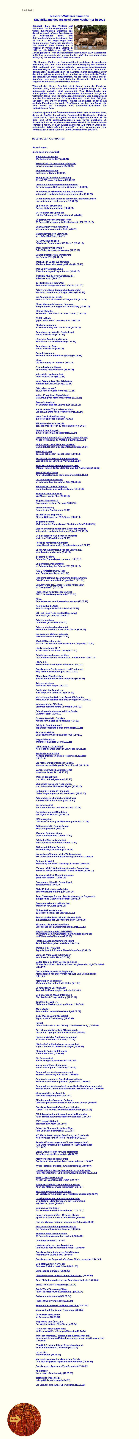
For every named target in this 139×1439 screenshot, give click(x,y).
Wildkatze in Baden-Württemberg (53, 262)
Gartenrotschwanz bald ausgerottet (54, 770)
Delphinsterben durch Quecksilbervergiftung (59, 1079)
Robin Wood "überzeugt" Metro (52, 1289)
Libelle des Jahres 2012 (48, 648)
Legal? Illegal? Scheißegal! (49, 746)
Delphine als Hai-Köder (47, 1208)
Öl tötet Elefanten (44, 311)
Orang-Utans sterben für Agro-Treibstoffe (57, 1152)
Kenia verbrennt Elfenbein (49, 704)
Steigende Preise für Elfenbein (51, 1051)
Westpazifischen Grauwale (49, 1177)
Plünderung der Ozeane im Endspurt (54, 1100)
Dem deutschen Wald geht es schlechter (56, 536)
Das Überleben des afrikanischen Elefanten (58, 1198)
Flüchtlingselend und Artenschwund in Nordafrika (61, 1114)
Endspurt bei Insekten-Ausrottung (53, 177)
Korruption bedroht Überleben (51, 812)
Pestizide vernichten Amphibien (52, 543)
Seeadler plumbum (45, 353)
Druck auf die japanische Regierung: (54, 971)
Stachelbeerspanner (46, 325)
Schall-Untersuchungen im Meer (52, 655)
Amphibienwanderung (47, 170)
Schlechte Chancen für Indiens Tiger (54, 1128)
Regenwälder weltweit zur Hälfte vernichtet (57, 1305)
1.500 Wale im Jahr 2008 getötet (52, 1016)
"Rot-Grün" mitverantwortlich (51, 1329)
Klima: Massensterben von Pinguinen (55, 304)
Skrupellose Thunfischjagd (50, 676)
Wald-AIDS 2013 (44, 451)
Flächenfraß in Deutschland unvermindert (57, 1044)
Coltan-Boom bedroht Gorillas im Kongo (56, 962)
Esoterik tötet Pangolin (47, 430)
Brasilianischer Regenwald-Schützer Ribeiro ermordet (63, 1259)
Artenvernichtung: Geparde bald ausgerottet (58, 290)
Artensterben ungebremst (49, 981)
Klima (39, 360)
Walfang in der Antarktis (48, 948)
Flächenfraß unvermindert (49, 1301)
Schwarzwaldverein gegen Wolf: (52, 227)
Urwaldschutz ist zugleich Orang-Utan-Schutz (59, 1275)
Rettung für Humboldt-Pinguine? (52, 791)
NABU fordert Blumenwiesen (50, 571)
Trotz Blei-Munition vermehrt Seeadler (55, 276)
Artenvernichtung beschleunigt (52, 627)
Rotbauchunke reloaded (48, 1296)
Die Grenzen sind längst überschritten (55, 1385)
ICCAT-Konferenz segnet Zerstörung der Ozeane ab (62, 1135)
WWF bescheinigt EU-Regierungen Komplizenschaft (62, 1336)
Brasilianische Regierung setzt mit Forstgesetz (60, 669)
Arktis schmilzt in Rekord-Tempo (52, 826)
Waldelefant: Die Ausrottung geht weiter (56, 163)
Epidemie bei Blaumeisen (49, 206)
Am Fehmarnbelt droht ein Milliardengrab (57, 1030)
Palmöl (39, 1023)
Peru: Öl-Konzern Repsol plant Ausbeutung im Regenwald (65, 896)
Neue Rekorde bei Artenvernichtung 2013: (57, 465)
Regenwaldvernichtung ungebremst (54, 1072)
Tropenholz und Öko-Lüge (49, 1322)
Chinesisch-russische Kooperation (54, 784)
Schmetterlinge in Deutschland (51, 1234)
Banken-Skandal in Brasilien (50, 718)
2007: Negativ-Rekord (47, 1121)
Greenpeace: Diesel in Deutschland (54, 882)
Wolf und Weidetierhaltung (49, 269)
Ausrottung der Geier (46, 346)
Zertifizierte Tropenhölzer (48, 1378)
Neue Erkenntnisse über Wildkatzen (54, 381)
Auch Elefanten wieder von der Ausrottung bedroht (62, 1280)
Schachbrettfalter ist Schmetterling (53, 255)
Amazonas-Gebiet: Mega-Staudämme (55, 875)
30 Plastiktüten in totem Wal (50, 283)
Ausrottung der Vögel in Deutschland (55, 332)
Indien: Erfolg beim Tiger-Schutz (52, 395)
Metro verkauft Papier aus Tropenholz (55, 1310)
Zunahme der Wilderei (47, 1002)
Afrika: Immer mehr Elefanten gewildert (55, 444)
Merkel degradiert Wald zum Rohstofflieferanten (60, 697)
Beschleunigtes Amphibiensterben (53, 1191)
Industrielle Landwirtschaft (49, 374)
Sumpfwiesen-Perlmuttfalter (50, 564)
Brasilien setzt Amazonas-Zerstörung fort (57, 1366)
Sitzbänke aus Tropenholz (49, 515)
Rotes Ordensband (45, 402)
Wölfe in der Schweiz (46, 777)
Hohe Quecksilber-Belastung (50, 416)
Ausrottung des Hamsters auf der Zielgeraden (59, 192)
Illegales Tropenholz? (47, 501)
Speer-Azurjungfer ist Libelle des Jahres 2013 (59, 550)
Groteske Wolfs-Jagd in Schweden (53, 955)
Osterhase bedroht (45, 1241)
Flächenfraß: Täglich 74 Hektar (51, 486)
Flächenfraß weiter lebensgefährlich (54, 592)
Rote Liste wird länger (47, 472)
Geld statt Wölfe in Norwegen (50, 1264)
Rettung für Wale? (45, 861)
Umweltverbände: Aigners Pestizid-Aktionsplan (60, 585)
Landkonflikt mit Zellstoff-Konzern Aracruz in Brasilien (63, 1170)
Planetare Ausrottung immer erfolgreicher (57, 185)
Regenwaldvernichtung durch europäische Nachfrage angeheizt (69, 1086)
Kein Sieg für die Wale (47, 606)
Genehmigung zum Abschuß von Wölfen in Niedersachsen (66, 199)
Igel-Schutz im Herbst (47, 156)
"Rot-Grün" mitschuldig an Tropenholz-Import (59, 1345)
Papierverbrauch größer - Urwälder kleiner (57, 1215)
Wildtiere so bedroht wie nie (50, 423)
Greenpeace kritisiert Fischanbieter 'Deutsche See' (62, 437)
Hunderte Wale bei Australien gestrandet (56, 1037)
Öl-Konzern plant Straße (48, 1315)
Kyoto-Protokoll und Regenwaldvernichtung (58, 1166)
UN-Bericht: (42, 662)
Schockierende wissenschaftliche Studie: (57, 711)
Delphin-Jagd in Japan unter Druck (54, 995)
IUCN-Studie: (42, 1009)
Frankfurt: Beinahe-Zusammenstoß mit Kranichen (61, 578)
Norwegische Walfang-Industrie (52, 634)
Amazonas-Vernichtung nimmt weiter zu (56, 1226)
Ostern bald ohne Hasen (48, 367)
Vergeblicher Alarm (45, 739)
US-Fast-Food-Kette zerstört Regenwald (56, 613)
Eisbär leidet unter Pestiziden (51, 1285)
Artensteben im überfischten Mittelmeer (56, 798)
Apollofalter (42, 1371)
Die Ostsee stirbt (44, 805)
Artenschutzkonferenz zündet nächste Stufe (58, 917)
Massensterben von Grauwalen (52, 234)
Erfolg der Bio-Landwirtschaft (51, 840)
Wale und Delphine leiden (49, 833)
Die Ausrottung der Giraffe (49, 297)
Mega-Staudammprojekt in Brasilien (54, 931)
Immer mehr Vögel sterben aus (51, 1065)
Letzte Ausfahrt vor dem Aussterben (54, 1245)
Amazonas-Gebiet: (45, 732)
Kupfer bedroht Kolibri (47, 753)
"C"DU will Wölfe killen (47, 241)
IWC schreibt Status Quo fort (50, 847)
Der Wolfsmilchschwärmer (49, 479)
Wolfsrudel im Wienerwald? (50, 248)
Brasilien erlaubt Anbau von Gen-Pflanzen (57, 1252)
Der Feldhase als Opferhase (50, 213)
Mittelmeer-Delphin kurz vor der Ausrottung (58, 1184)
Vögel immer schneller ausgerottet (53, 220)
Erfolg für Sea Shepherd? (49, 725)
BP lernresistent (44, 819)
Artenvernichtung (45, 508)
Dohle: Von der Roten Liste (49, 690)
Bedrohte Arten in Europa (49, 493)
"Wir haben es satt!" (46, 388)
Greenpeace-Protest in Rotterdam (53, 903)
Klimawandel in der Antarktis (50, 1093)
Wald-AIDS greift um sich (48, 641)
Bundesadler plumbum (47, 1271)
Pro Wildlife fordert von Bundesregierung (57, 458)
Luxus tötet (41, 1352)
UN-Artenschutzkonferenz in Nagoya (55, 763)
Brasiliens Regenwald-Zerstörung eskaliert (58, 1107)
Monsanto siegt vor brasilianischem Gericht (58, 1359)
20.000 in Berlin (43, 318)
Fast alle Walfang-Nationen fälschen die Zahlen (60, 1222)
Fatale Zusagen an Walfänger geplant (55, 941)
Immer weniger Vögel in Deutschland (54, 409)
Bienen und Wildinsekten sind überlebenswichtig (61, 529)
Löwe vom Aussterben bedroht (51, 339)
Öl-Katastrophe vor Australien (51, 988)
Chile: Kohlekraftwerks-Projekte (52, 889)
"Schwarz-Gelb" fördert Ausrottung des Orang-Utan (62, 868)
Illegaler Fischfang (45, 522)
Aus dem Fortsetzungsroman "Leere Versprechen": (62, 1142)
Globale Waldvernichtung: (49, 910)
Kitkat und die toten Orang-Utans (53, 924)
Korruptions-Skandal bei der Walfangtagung (58, 854)
